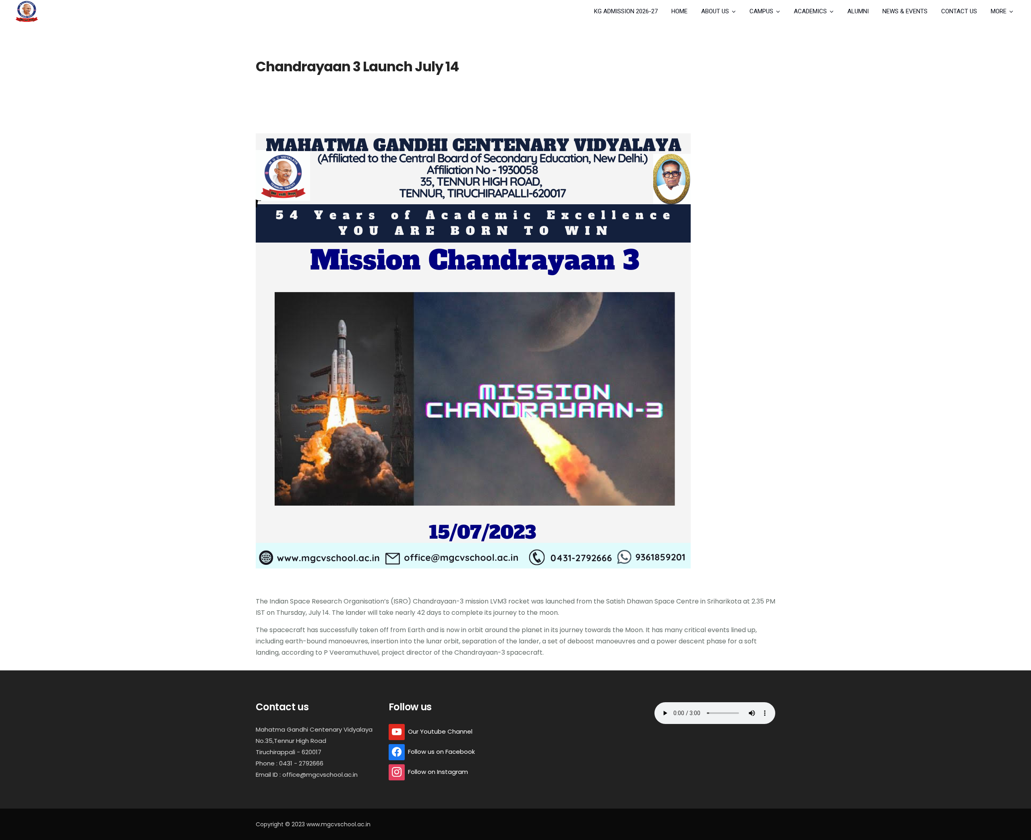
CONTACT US (959, 11)
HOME (679, 11)
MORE (998, 11)
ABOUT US (715, 11)
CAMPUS (761, 11)
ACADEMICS (810, 11)
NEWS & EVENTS (904, 11)
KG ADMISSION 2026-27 (626, 11)
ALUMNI (858, 11)
